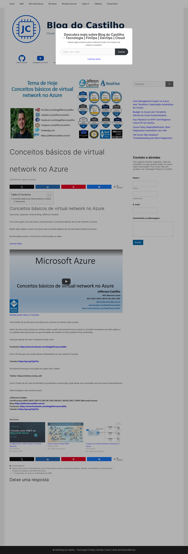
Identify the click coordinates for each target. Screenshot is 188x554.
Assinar (121, 52)
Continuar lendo (94, 59)
